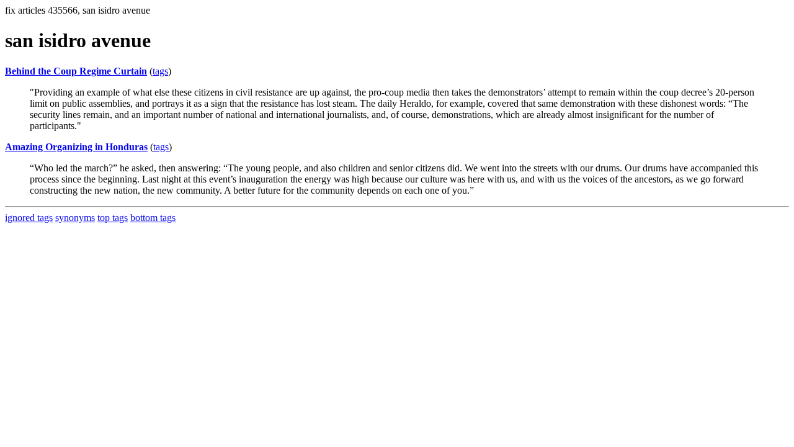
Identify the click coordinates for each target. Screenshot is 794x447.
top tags (112, 217)
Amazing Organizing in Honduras (76, 147)
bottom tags (153, 217)
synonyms (75, 217)
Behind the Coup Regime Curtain (76, 71)
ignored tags (29, 217)
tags (160, 71)
